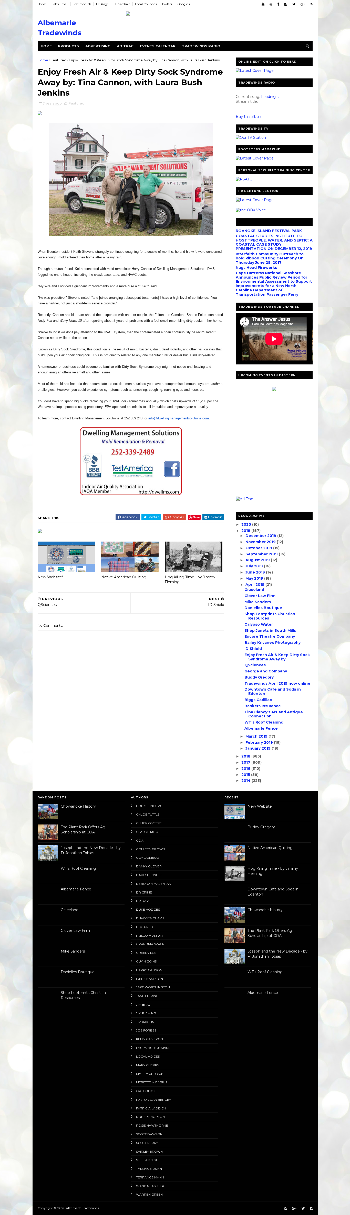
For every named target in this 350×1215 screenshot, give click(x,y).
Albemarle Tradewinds (82, 1208)
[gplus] (303, 4)
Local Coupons (146, 4)
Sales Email (60, 4)
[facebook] (285, 4)
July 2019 (254, 566)
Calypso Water (258, 624)
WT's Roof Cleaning (263, 722)
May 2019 (254, 578)
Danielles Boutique (263, 607)
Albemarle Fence (261, 728)
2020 (246, 524)
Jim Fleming (146, 1013)
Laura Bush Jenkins (153, 1048)
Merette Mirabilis (151, 1082)
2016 (246, 768)
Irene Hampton (149, 979)
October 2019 (259, 548)
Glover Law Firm (259, 595)
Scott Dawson (149, 1134)
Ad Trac (125, 46)
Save (196, 517)
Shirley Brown (149, 1151)
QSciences (255, 665)
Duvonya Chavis (150, 918)
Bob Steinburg (149, 806)
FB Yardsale (122, 4)
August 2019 (258, 560)
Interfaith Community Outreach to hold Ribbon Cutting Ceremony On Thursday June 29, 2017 (270, 258)
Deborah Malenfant (154, 884)
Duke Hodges (148, 909)
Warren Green (149, 1194)
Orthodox (146, 1091)
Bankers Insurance (262, 706)
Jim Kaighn (145, 1022)
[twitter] (293, 4)
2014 (246, 780)
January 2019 (258, 748)
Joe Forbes (146, 1030)
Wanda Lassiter (150, 1186)
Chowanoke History (78, 806)
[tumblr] (278, 4)
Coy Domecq (147, 857)
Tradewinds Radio (201, 46)
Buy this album (249, 116)
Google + (183, 4)
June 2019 (255, 572)
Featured (58, 60)
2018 (246, 756)
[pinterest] (271, 4)
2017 (246, 762)
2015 (246, 774)
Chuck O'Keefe (149, 823)
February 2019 (259, 742)
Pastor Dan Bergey (153, 1100)
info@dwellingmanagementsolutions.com (178, 418)
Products (68, 46)
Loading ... (270, 96)
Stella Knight (148, 1160)
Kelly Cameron (149, 1039)
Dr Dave (143, 901)
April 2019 (255, 584)
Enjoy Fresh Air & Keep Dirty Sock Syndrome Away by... (277, 656)
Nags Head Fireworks (256, 267)
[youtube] (263, 4)
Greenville (146, 953)
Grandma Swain (150, 944)
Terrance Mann (150, 1177)
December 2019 (261, 535)
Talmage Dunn (149, 1169)
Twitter (167, 4)
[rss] (311, 4)
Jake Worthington (153, 987)
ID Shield (253, 648)
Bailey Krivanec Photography (272, 642)
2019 (246, 530)
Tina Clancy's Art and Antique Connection (273, 714)
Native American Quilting (123, 577)
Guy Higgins (146, 961)
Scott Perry (147, 1143)
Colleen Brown (150, 849)
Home (42, 4)
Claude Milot (148, 832)
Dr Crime (144, 892)
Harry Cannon (149, 970)
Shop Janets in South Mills (270, 630)
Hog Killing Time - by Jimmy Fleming (190, 579)
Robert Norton (150, 1117)
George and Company (265, 671)
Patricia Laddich (151, 1108)
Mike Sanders (257, 602)
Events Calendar (158, 46)
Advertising (97, 46)
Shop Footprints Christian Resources (269, 616)
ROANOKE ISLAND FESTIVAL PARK (269, 230)
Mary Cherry (147, 1065)
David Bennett (149, 875)
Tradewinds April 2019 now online (277, 683)
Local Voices (148, 1056)
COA (139, 840)
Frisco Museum (149, 935)
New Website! (50, 577)
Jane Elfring (147, 996)
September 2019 (262, 554)
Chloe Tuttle (148, 814)
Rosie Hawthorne (152, 1125)
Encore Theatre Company (269, 636)
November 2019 (261, 542)
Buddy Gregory (259, 677)
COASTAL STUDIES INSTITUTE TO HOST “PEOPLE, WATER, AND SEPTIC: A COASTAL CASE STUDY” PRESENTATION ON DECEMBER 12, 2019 (274, 242)
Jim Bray (143, 1004)
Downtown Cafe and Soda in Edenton (272, 691)
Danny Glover (149, 866)
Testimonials (82, 4)
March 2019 (257, 736)
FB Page (102, 4)
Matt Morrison (149, 1073)
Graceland (254, 589)
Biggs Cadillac (258, 699)
